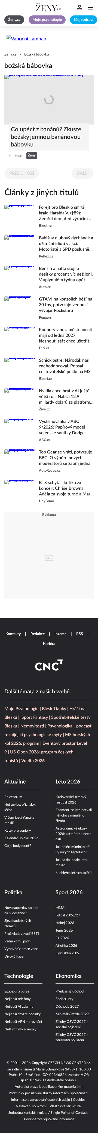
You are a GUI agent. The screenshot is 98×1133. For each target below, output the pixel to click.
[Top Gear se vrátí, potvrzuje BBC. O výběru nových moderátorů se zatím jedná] (20, 461)
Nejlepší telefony (17, 999)
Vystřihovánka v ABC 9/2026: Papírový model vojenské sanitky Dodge (62, 427)
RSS (79, 634)
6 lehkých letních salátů (73, 873)
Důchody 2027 (67, 1006)
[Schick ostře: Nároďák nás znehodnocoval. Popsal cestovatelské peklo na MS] (20, 370)
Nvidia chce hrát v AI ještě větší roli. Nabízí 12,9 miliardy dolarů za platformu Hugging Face (66, 397)
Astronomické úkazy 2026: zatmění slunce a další (73, 834)
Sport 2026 (69, 892)
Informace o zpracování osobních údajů (40, 1100)
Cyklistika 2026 (68, 953)
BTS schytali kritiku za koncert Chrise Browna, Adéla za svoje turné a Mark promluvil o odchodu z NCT (66, 489)
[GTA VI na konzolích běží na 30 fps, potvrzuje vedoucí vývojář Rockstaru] (20, 308)
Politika (13, 892)
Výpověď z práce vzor (21, 949)
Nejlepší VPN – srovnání (23, 1022)
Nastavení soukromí (31, 1106)
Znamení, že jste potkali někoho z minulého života (74, 815)
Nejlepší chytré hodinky (22, 1014)
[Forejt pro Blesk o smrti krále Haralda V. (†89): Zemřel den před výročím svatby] (20, 217)
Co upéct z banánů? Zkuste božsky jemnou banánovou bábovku (46, 137)
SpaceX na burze (16, 991)
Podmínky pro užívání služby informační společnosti (48, 1093)
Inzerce (60, 634)
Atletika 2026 (66, 946)
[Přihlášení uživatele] (79, 7)
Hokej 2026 (65, 923)
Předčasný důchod (70, 991)
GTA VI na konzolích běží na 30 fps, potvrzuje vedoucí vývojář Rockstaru (65, 305)
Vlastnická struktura (65, 1106)
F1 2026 (62, 938)
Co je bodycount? (17, 846)
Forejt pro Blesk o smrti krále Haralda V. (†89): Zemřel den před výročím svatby (63, 213)
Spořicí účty (65, 999)
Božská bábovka (36, 54)
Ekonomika (69, 976)
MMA (60, 908)
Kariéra (49, 644)
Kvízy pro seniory (17, 830)
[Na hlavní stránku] (49, 7)
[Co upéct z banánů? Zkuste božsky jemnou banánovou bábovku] (49, 100)
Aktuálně (15, 782)
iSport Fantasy (34, 717)
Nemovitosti (32, 726)
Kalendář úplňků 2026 (21, 838)
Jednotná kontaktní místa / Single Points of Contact (48, 1113)
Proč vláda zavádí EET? (21, 934)
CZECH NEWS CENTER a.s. (69, 1063)
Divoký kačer (14, 956)
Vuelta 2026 (33, 761)
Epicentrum (13, 797)
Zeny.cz (10, 54)
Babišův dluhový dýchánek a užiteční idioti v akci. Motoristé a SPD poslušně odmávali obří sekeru (66, 244)
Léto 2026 (68, 782)
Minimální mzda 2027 (72, 1014)
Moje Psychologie (21, 709)
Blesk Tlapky (54, 709)
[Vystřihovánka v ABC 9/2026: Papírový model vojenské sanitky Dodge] (20, 431)
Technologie (18, 976)
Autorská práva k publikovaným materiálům (48, 1087)
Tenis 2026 (64, 930)
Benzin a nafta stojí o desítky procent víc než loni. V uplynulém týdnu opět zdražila (66, 274)
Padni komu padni (17, 941)
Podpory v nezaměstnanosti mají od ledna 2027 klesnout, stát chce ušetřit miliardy (65, 336)
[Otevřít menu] (90, 7)
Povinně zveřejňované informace (49, 1119)
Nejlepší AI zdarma (18, 1006)
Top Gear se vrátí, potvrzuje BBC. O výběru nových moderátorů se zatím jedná (65, 458)
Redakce (37, 634)
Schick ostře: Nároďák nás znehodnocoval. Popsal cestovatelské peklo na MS (65, 366)
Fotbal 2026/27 (68, 915)
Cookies (79, 1100)
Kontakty (13, 634)
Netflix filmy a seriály (20, 1029)
